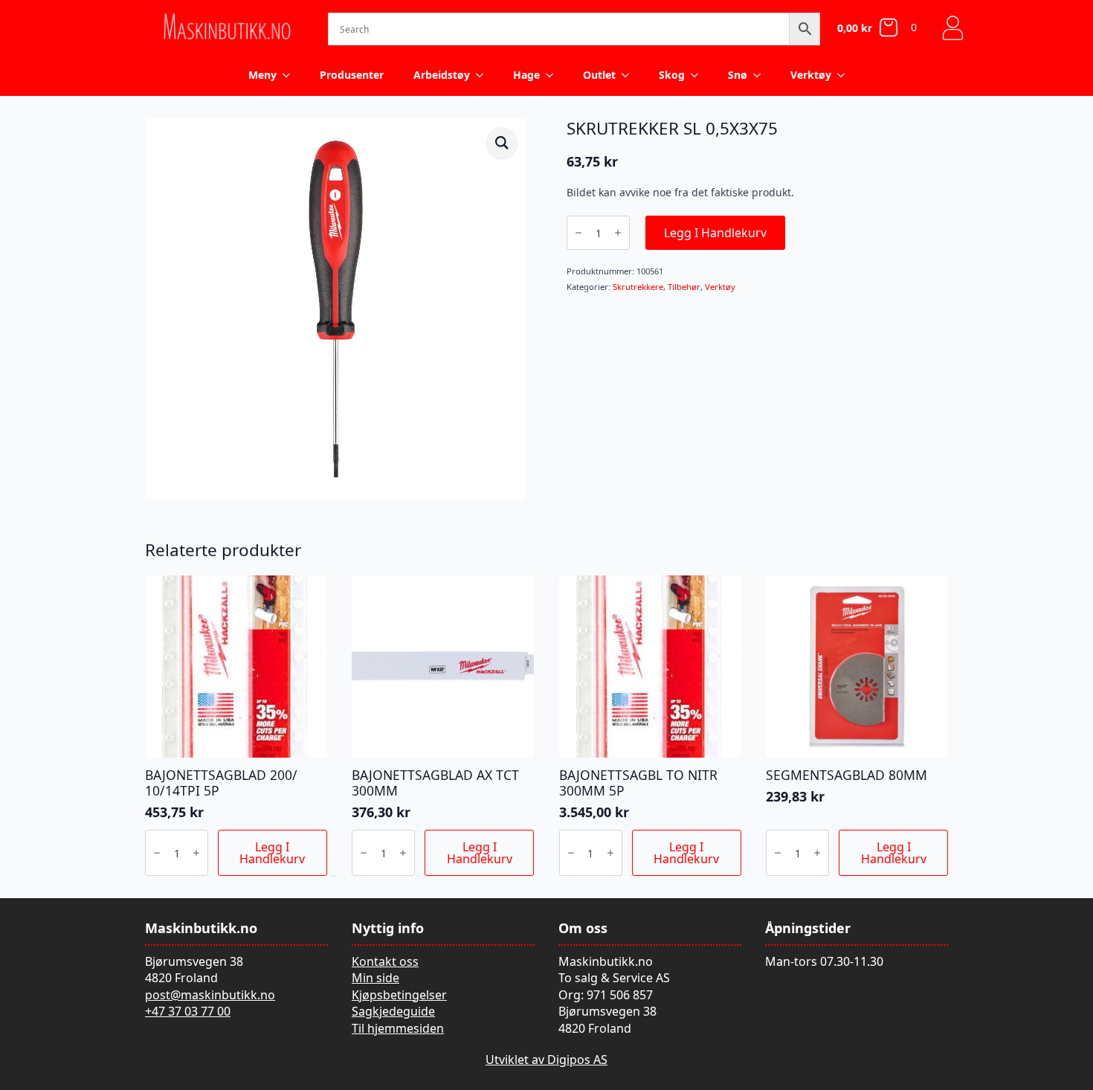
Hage (526, 75)
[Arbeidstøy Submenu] (484, 75)
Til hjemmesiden (398, 1028)
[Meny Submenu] (291, 75)
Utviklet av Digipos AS (546, 1059)
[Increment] (618, 232)
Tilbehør (684, 286)
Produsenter (352, 75)
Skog (672, 75)
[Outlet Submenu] (630, 75)
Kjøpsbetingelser (399, 995)
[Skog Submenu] (699, 75)
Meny (262, 75)
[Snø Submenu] (761, 75)
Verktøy (810, 75)
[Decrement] (578, 232)
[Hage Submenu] (554, 75)
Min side (375, 978)
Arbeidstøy (441, 75)
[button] (502, 142)
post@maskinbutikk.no (210, 995)
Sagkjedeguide (393, 1011)
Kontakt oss (385, 961)
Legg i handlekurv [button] (272, 853)
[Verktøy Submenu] (845, 75)
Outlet (599, 75)
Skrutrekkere (638, 286)
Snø (737, 75)
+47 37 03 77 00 (187, 1011)
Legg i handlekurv (715, 233)
